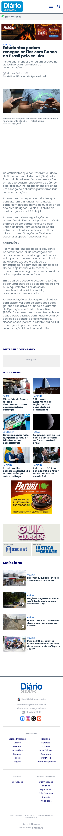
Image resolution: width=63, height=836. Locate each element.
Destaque (46, 754)
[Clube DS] (31, 533)
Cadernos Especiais (46, 761)
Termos (46, 785)
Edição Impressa (17, 738)
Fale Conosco (46, 793)
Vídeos (17, 742)
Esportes (45, 742)
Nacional (45, 738)
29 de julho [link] (37, 211)
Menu (51, 6)
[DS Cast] (17, 549)
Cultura (46, 746)
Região (17, 761)
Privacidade (46, 800)
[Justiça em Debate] (46, 549)
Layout (26, 824)
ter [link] (32, 224)
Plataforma (25, 828)
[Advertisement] (31, 147)
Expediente (45, 789)
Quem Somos (46, 781)
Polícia (17, 757)
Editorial (17, 746)
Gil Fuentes (17, 781)
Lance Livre (17, 750)
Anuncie (46, 797)
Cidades (17, 754)
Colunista (46, 757)
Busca (59, 7)
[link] (37, 211)
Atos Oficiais (45, 750)
